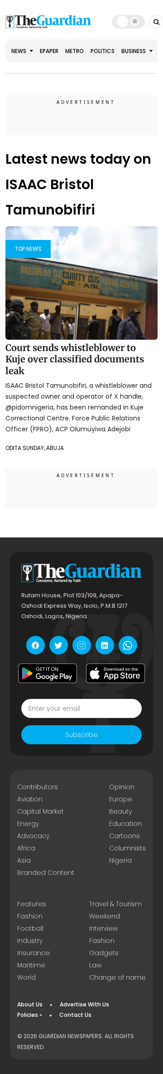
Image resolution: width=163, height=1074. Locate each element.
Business (134, 51)
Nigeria (120, 860)
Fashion (30, 916)
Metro (74, 51)
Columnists (127, 848)
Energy (28, 823)
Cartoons (124, 835)
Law (95, 965)
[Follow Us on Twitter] (58, 645)
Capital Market (40, 811)
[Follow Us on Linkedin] (105, 645)
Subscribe (81, 734)
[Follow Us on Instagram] (81, 645)
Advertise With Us (84, 1004)
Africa (26, 848)
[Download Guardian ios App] (115, 673)
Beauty (120, 811)
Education (125, 823)
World (26, 977)
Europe (120, 799)
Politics (103, 51)
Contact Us (75, 1015)
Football (30, 928)
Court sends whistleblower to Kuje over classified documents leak (74, 359)
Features (31, 903)
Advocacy (33, 835)
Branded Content (45, 872)
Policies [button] (27, 1015)
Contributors (37, 786)
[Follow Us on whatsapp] (128, 645)
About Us (30, 1004)
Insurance (33, 952)
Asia (24, 860)
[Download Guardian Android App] (47, 673)
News (19, 51)
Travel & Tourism (115, 903)
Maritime (31, 965)
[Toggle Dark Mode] (128, 21)
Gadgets (104, 952)
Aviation (30, 799)
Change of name (117, 977)
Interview (103, 928)
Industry (30, 940)
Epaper (49, 51)
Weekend (104, 916)
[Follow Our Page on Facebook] (35, 645)
